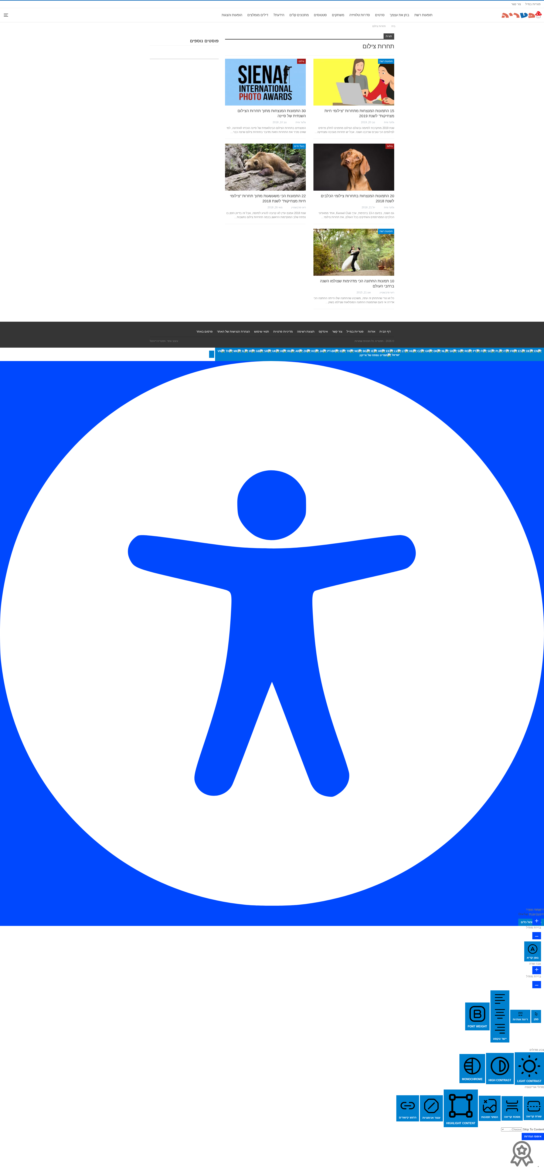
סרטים (380, 15)
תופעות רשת (423, 15)
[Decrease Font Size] (536, 935)
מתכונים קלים (299, 15)
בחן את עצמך (399, 15)
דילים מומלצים (257, 15)
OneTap (523, 914)
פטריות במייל (533, 4)
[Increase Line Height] (536, 970)
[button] (211, 354)
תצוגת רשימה (305, 331)
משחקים (338, 15)
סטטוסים (320, 15)
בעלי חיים (299, 146)
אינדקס (323, 331)
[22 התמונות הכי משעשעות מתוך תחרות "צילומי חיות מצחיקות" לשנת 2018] (265, 167)
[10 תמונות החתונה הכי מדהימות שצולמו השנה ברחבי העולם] (353, 252)
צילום (301, 61)
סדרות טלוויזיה (359, 15)
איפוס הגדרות (532, 1136)
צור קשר (516, 4)
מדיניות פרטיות (283, 331)
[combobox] (379, 354)
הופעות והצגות (232, 15)
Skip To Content (533, 1129)
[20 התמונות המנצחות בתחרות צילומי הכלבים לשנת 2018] (353, 167)
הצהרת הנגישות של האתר (233, 331)
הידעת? (278, 15)
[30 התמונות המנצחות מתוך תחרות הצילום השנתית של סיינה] (265, 82)
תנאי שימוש (261, 331)
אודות (371, 331)
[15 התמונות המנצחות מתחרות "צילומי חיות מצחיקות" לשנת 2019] (353, 82)
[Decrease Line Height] (536, 984)
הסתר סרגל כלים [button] (531, 922)
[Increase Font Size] (536, 921)
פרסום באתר (204, 331)
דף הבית (385, 331)
